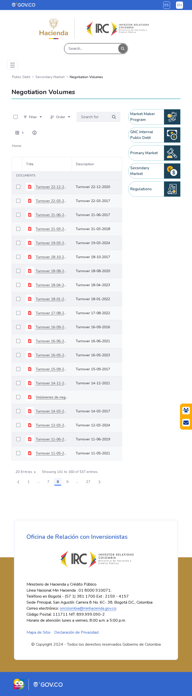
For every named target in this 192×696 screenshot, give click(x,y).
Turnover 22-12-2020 (52, 187)
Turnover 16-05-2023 (52, 355)
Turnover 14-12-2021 (52, 383)
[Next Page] (99, 482)
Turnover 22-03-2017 (52, 201)
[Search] (122, 48)
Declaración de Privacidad (76, 632)
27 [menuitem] (89, 482)
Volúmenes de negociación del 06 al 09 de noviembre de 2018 (52, 397)
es (166, 5)
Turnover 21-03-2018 (52, 229)
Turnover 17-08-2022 (52, 313)
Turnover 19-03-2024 (52, 243)
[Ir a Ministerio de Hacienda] (53, 29)
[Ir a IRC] (116, 29)
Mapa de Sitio (38, 632)
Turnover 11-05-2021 (52, 453)
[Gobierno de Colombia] (24, 5)
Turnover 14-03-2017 (52, 411)
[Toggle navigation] (12, 65)
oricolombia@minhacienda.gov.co (88, 608)
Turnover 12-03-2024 (52, 425)
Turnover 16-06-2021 (52, 341)
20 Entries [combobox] (24, 471)
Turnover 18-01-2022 (52, 299)
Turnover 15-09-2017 (52, 369)
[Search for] (114, 117)
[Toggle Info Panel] (34, 133)
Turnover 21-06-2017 (52, 215)
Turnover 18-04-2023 (52, 285)
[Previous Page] (18, 482)
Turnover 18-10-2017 (52, 257)
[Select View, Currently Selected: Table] (20, 133)
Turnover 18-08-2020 (52, 271)
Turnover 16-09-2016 (52, 327)
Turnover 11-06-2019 (52, 439)
